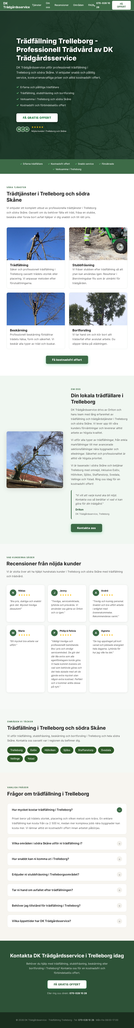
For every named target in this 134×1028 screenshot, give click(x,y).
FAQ (90, 5)
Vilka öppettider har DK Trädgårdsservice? (41, 921)
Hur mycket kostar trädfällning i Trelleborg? (42, 809)
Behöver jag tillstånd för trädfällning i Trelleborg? (46, 905)
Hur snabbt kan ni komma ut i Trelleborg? (40, 859)
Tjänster (36, 5)
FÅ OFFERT (121, 5)
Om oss (48, 5)
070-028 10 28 (103, 5)
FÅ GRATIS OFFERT (37, 117)
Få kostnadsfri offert (67, 359)
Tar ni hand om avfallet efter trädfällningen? (42, 890)
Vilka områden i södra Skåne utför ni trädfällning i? (47, 843)
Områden (78, 5)
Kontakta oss (86, 528)
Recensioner (62, 5)
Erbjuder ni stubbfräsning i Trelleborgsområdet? (45, 874)
